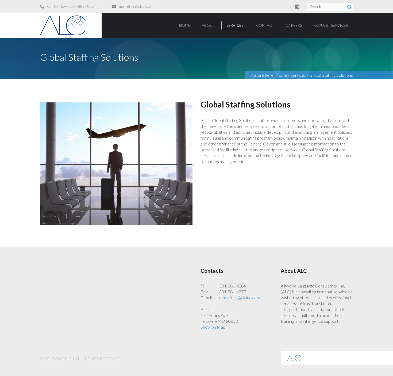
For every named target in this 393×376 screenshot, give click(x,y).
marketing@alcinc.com (137, 6)
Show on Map (213, 326)
